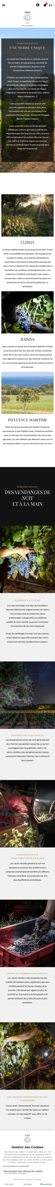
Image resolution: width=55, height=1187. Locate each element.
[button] (3, 5)
